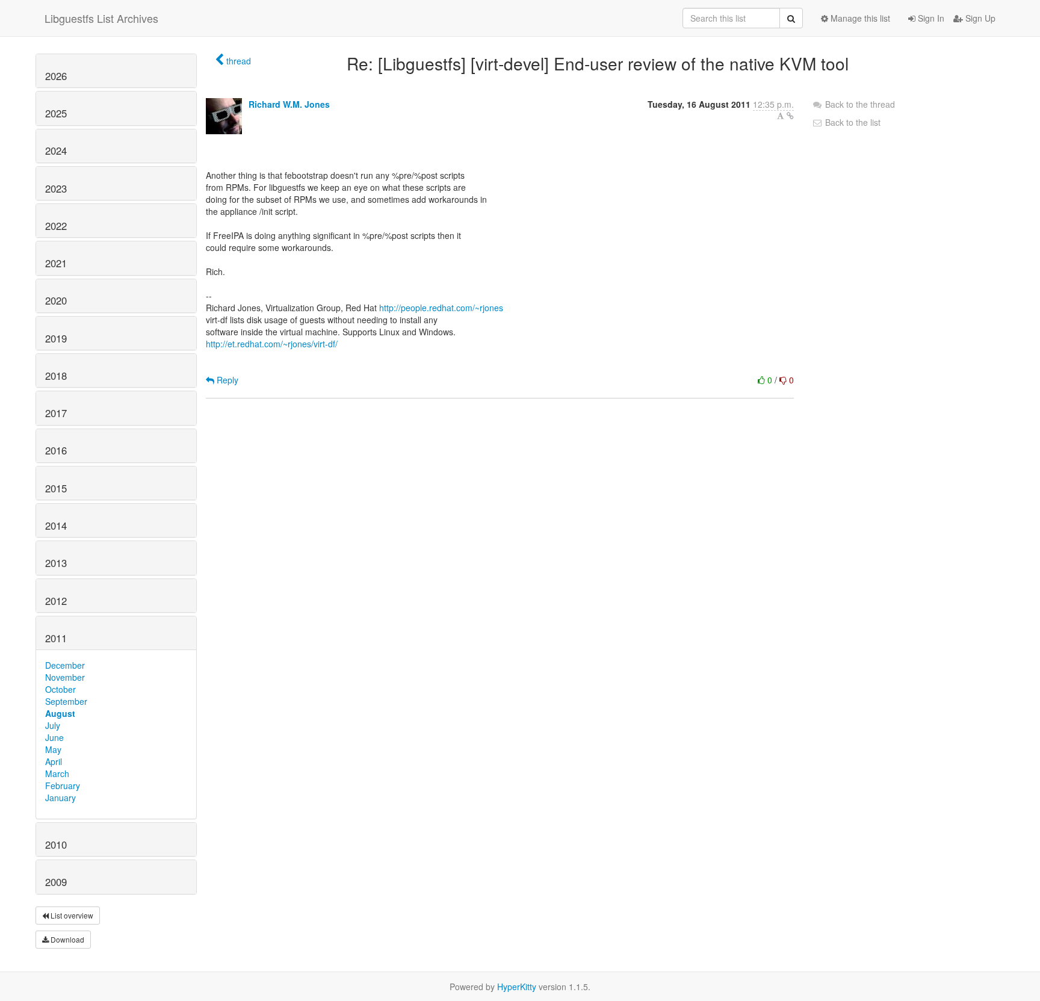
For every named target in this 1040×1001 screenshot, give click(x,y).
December (65, 665)
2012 (56, 600)
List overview (71, 915)
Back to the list (852, 122)
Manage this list (859, 18)
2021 (56, 263)
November (65, 677)
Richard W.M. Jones (289, 104)
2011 (56, 638)
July (52, 725)
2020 (56, 300)
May (53, 749)
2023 (56, 188)
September (66, 701)
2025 (56, 113)
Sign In (929, 18)
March (57, 773)
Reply (226, 380)
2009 (56, 882)
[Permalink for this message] (790, 115)
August (60, 713)
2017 (56, 413)
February (62, 785)
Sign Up (979, 18)
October (60, 689)
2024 (56, 150)
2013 (56, 563)
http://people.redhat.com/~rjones (441, 308)
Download (66, 939)
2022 (56, 225)
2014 (56, 525)
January (60, 798)
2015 (56, 488)
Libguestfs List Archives (101, 18)
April (53, 761)
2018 (56, 375)
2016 (56, 450)
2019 (56, 338)
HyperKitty (516, 987)
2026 (56, 76)
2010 (56, 844)
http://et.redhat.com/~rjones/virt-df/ (272, 344)
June (54, 737)
